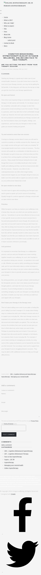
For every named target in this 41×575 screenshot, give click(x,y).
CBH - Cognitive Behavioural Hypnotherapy (23, 374)
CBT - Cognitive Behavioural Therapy (16, 454)
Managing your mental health (20, 377)
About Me (7, 34)
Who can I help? (9, 23)
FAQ (5, 29)
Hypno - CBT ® (9, 459)
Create (13, 494)
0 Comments (5, 73)
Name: (3, 394)
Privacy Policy (34, 421)
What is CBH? (8, 20)
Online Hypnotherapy (11, 468)
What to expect (9, 26)
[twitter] (22, 572)
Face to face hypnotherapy (13, 457)
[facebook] (22, 534)
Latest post (11, 40)
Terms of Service (8, 424)
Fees (5, 31)
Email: (3, 402)
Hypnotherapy (5, 377)
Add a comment (6, 445)
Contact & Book (9, 43)
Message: (4, 411)
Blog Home (7, 37)
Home (6, 17)
